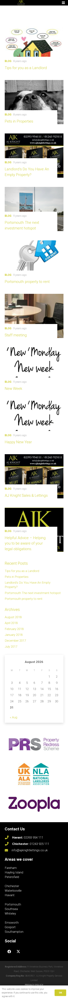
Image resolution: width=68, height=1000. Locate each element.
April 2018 (11, 623)
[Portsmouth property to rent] (34, 262)
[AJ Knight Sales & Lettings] (34, 476)
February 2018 (14, 629)
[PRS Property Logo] (34, 744)
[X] (18, 951)
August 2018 (13, 617)
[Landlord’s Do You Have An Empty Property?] (34, 155)
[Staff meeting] (34, 316)
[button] (63, 2)
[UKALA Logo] (34, 774)
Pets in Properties (19, 121)
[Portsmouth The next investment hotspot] (34, 209)
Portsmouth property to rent (27, 281)
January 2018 (13, 635)
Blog (8, 61)
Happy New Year (18, 442)
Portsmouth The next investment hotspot (33, 593)
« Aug (13, 717)
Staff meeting (16, 335)
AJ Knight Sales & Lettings (26, 495)
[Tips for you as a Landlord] (34, 49)
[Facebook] (9, 951)
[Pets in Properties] (34, 102)
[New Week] (34, 369)
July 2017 (11, 646)
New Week (13, 388)
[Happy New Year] (34, 423)
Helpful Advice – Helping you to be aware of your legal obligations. (25, 543)
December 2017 (15, 640)
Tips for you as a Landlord (26, 68)
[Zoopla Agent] (34, 804)
